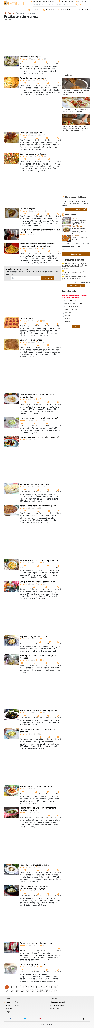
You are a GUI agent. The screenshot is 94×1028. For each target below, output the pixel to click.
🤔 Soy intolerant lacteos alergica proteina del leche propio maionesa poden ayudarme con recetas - (74, 265)
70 (27, 991)
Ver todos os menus (72, 244)
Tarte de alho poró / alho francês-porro (38, 506)
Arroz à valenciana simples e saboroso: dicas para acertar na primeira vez (38, 245)
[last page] (56, 991)
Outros (67, 322)
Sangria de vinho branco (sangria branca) (39, 582)
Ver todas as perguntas (81, 282)
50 (17, 991)
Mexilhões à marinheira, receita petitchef (39, 710)
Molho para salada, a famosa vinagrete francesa (38, 656)
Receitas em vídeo (11, 1002)
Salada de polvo (71, 300)
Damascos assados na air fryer (80, 238)
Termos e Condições (56, 1005)
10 (51, 987)
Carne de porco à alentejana (33, 154)
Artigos (49, 10)
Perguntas (65, 10)
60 (22, 991)
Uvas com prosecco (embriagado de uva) (39, 418)
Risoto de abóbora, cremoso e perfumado (39, 560)
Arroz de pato (26, 318)
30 (7, 991)
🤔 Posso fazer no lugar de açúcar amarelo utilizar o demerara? (74, 277)
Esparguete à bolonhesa (31, 340)
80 (31, 991)
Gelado (67, 316)
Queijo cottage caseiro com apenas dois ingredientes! (80, 222)
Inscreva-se (48, 278)
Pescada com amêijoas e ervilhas (35, 865)
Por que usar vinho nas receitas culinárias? (39, 437)
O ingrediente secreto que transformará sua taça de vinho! (40, 231)
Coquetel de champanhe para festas (36, 943)
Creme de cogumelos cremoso (34, 964)
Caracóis (68, 313)
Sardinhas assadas (71, 306)
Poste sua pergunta (76, 286)
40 (12, 991)
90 (36, 991)
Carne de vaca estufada (31, 133)
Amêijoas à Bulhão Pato (73, 303)
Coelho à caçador (28, 209)
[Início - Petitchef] (5, 13)
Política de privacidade (57, 1002)
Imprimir (86, 244)
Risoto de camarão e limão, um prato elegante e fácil (37, 395)
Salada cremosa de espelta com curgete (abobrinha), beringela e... (79, 230)
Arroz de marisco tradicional (33, 78)
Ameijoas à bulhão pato (31, 57)
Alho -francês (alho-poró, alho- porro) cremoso (37, 730)
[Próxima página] (51, 991)
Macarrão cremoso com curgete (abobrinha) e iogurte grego (35, 887)
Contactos (53, 999)
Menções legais (54, 1008)
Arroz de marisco (71, 309)
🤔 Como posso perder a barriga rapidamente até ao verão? (73, 271)
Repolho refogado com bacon (33, 636)
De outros (82, 10)
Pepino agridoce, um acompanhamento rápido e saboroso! (38, 809)
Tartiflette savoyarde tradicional (34, 484)
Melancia (68, 319)
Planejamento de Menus (75, 209)
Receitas (34, 10)
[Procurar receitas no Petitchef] (77, 4)
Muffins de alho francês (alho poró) (36, 786)
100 (41, 991)
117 (46, 991)
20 (56, 987)
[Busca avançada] (81, 5)
